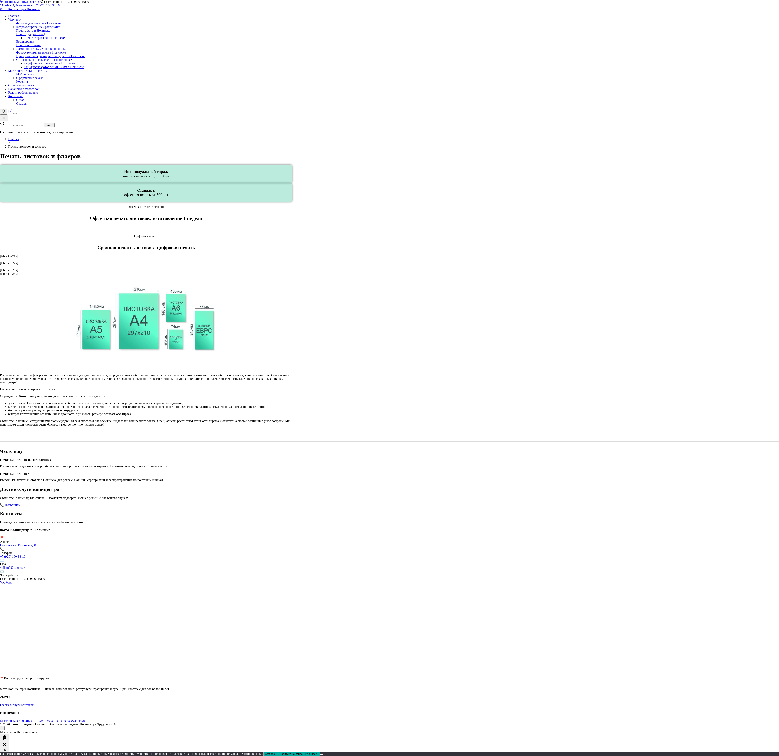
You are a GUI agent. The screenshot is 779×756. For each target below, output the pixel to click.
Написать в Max (60, 505)
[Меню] (15, 113)
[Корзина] (10, 112)
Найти (49, 125)
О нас (20, 100)
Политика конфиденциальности (299, 753)
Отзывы (21, 103)
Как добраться (22, 720)
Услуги (13, 19)
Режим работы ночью (23, 92)
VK (2, 582)
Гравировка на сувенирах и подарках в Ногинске (50, 56)
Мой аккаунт (25, 74)
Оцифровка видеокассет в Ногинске (49, 63)
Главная (13, 16)
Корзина (22, 81)
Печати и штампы (28, 45)
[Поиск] (3, 112)
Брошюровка (25, 41)
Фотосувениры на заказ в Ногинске (41, 52)
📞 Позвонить (10, 505)
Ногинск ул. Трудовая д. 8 (21, 1)
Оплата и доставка (21, 85)
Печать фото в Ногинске (33, 30)
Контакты (15, 96)
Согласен (270, 753)
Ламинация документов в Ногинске (41, 48)
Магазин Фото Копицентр (26, 70)
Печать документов (30, 34)
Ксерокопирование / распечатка (38, 27)
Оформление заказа (29, 78)
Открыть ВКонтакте (35, 505)
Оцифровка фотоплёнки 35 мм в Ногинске (54, 67)
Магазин (6, 720)
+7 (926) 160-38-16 (46, 5)
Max (9, 582)
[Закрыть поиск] (4, 118)
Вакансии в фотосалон (24, 89)
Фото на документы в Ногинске (38, 23)
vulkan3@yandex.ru (17, 5)
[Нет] (321, 754)
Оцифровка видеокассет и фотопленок (43, 59)
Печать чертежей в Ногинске (44, 38)
